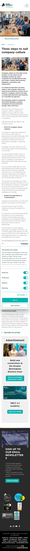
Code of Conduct (12, 541)
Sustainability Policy (22, 542)
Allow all (15, 300)
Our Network (13, 539)
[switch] (25, 277)
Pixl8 (22, 546)
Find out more (15, 412)
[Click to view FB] (19, 526)
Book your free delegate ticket (15, 378)
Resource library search (12, 38)
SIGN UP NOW (12, 481)
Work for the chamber (16, 537)
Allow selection (15, 305)
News (19, 539)
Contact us (5, 537)
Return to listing (12, 332)
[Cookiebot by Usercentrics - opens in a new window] (21, 244)
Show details (21, 295)
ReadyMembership (22, 547)
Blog (3, 44)
